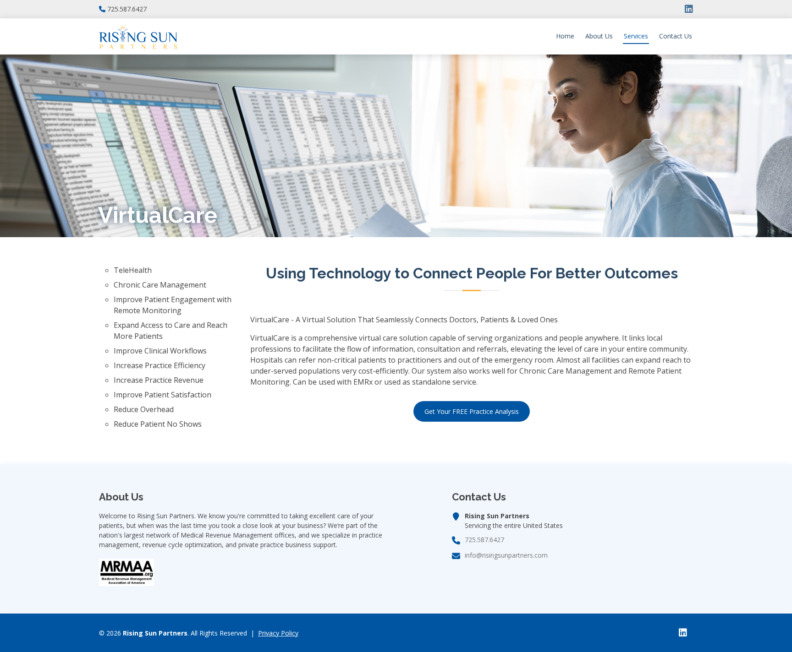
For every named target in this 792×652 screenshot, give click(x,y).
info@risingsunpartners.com (506, 555)
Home (565, 36)
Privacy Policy (278, 633)
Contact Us (675, 36)
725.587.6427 (127, 9)
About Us (599, 36)
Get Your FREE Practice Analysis (471, 411)
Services (636, 36)
